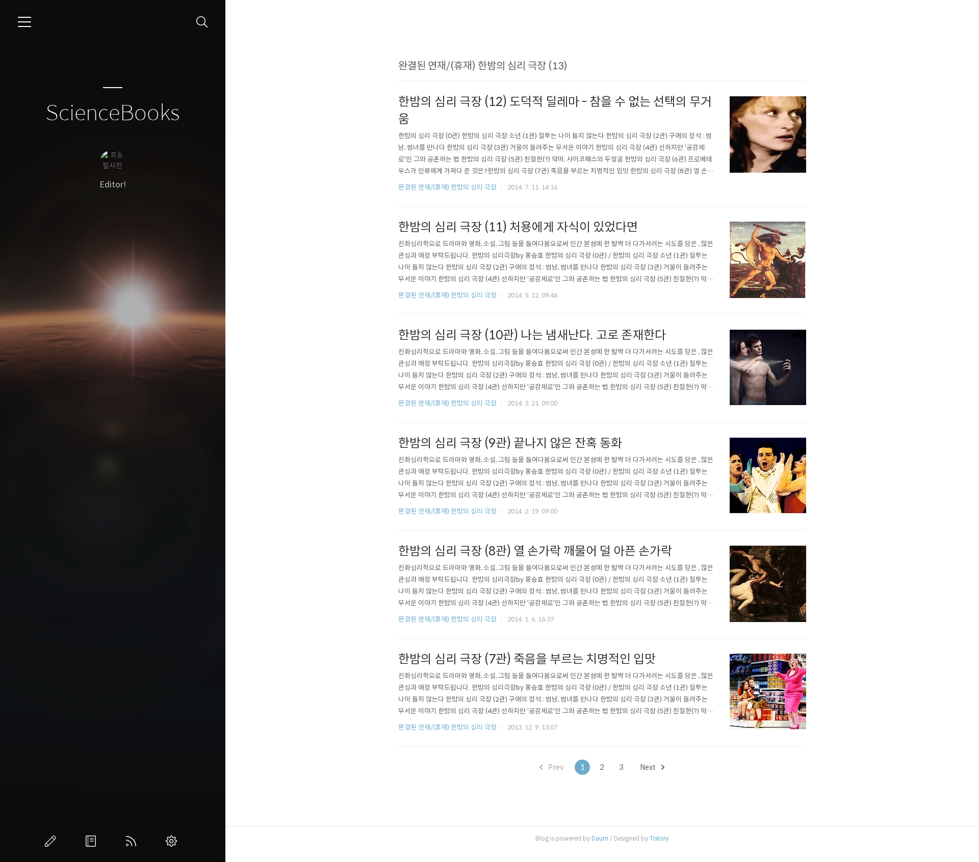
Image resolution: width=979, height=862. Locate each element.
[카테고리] (24, 22)
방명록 (93, 841)
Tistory (659, 838)
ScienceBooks (112, 113)
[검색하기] (202, 22)
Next (648, 767)
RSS (133, 841)
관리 (173, 841)
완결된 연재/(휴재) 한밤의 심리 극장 (447, 187)
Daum (599, 838)
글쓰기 (52, 841)
